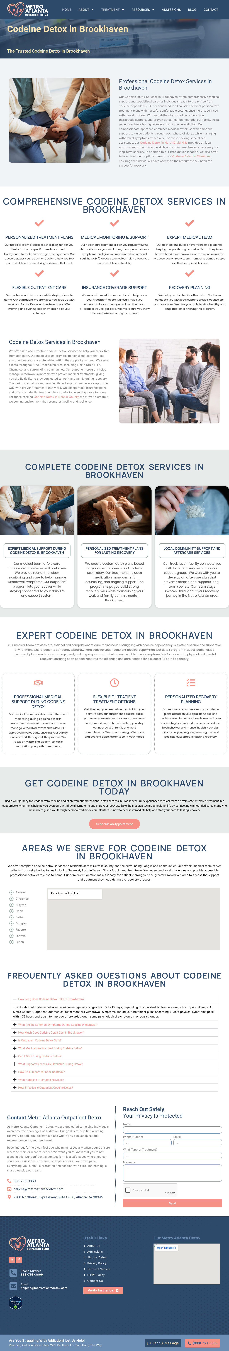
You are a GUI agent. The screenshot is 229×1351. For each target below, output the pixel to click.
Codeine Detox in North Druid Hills (163, 142)
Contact (211, 9)
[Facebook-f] (19, 1260)
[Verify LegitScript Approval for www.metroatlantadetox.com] (15, 1309)
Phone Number (133, 1137)
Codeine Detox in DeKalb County (56, 397)
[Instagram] (12, 1260)
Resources (141, 9)
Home (66, 9)
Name (127, 1124)
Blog (192, 9)
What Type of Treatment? (140, 1149)
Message (129, 1162)
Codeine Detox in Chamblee (191, 156)
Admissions (171, 9)
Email (177, 1137)
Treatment (110, 9)
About (84, 9)
